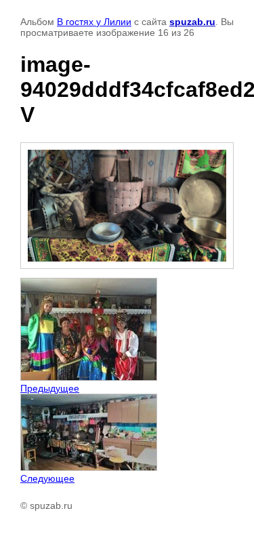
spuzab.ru (192, 21)
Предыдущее (49, 388)
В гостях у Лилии (94, 21)
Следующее (47, 478)
